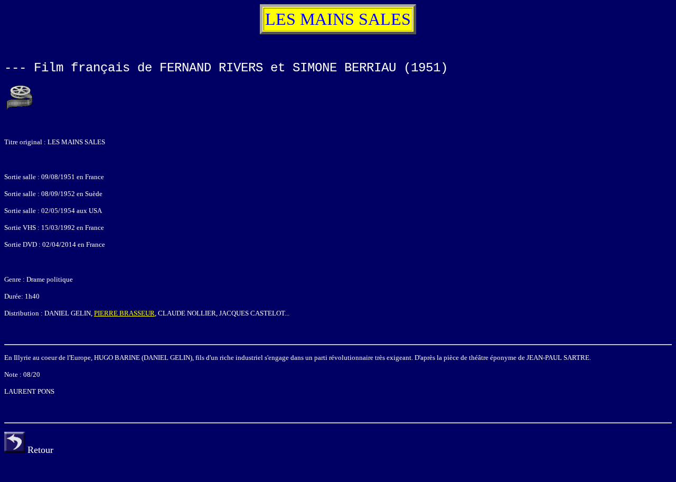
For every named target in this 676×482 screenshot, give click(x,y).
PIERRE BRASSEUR (124, 313)
